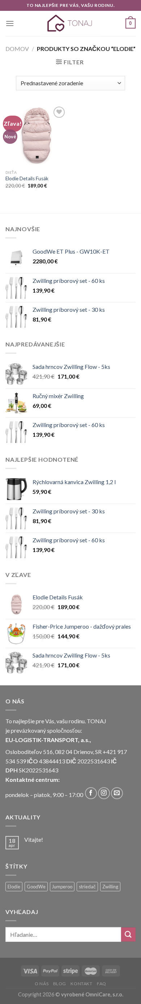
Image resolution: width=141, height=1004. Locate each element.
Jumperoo (62, 886)
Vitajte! (33, 839)
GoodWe (36, 886)
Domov (17, 48)
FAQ (101, 983)
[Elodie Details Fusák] (36, 135)
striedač (87, 886)
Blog (59, 983)
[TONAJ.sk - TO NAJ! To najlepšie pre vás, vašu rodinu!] (70, 23)
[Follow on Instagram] (104, 793)
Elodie (14, 886)
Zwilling (110, 886)
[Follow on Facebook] (91, 793)
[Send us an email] (117, 793)
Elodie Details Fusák (26, 178)
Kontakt (81, 983)
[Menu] (9, 23)
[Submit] (128, 934)
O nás (41, 983)
